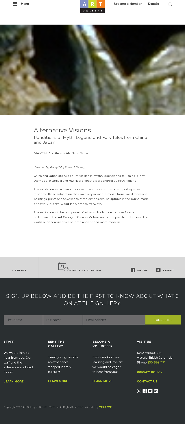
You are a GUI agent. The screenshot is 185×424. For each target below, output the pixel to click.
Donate (153, 4)
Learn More (13, 381)
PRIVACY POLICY (149, 372)
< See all (19, 270)
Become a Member (128, 4)
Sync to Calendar (85, 270)
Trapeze (105, 407)
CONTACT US (147, 381)
